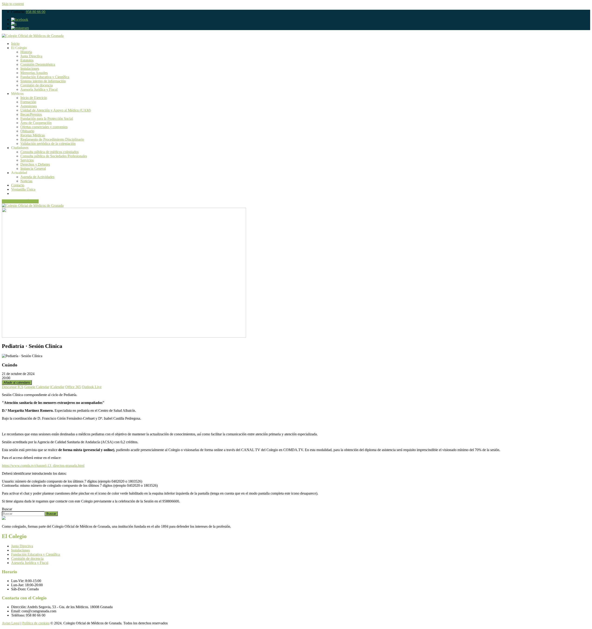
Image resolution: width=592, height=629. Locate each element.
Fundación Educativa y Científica (44, 77)
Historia (26, 52)
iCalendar (57, 387)
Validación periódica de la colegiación (48, 144)
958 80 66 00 (35, 12)
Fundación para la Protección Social (46, 119)
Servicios (27, 160)
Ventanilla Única (23, 189)
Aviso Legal (11, 623)
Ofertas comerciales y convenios (44, 127)
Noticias (26, 181)
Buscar (7, 509)
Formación (28, 102)
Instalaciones (29, 69)
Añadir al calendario (17, 382)
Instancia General (33, 168)
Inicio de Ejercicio (33, 98)
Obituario (27, 131)
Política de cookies (35, 623)
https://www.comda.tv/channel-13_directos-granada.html (43, 466)
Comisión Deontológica (37, 64)
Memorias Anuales (34, 73)
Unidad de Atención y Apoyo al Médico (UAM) (55, 110)
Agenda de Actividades (37, 177)
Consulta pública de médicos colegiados (49, 152)
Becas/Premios (31, 114)
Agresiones (28, 106)
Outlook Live (92, 387)
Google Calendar (36, 387)
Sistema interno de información (43, 81)
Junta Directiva (31, 56)
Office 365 (73, 387)
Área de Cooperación (36, 123)
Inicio (15, 44)
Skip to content (13, 4)
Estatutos (27, 60)
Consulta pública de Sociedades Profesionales (53, 156)
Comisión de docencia (36, 85)
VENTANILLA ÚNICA (20, 201)
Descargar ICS (12, 387)
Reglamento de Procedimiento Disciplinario (52, 139)
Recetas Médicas (32, 135)
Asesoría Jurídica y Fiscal (39, 89)
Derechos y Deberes (35, 164)
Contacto (17, 185)
